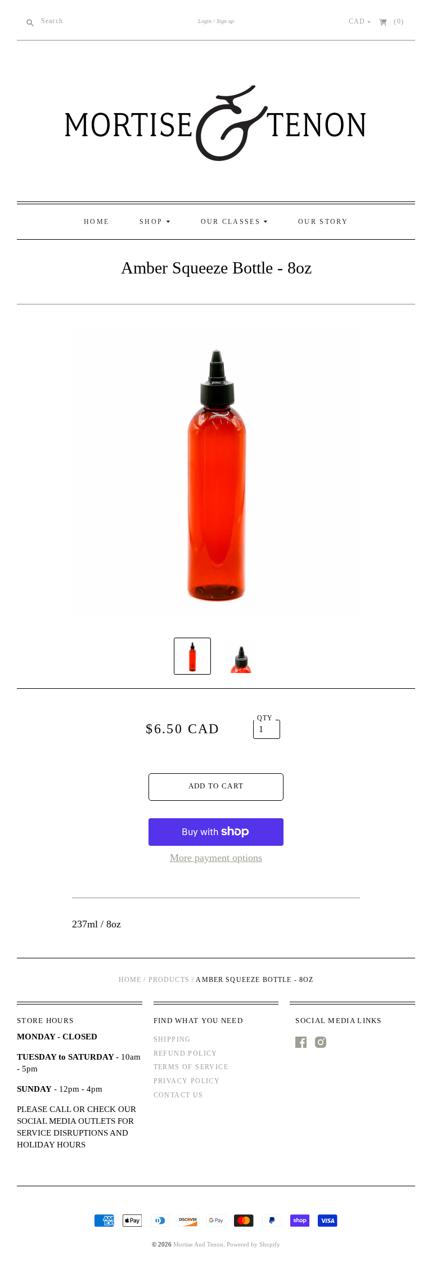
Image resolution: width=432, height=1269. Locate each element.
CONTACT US (179, 1095)
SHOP (153, 221)
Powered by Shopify (253, 1244)
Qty (265, 718)
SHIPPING (172, 1039)
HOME (96, 221)
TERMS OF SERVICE (191, 1067)
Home (130, 979)
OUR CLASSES (232, 221)
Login (205, 21)
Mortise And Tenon (198, 1244)
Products (169, 979)
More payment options (216, 857)
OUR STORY (323, 221)
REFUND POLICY (186, 1053)
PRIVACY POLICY (187, 1081)
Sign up (225, 21)
